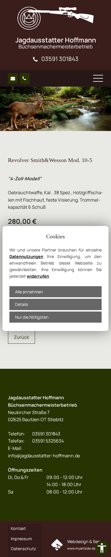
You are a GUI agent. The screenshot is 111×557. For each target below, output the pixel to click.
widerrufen (38, 276)
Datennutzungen (26, 256)
